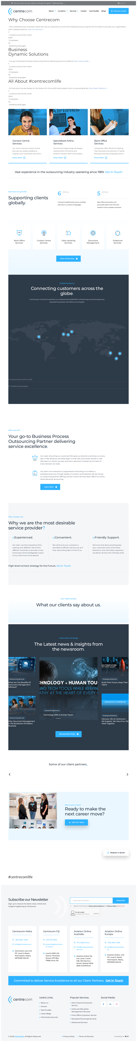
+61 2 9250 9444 (83, 942)
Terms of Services (86, 1036)
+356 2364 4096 (113, 942)
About (51, 11)
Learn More (49, 487)
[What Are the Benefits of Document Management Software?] (21, 672)
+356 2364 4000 (21, 940)
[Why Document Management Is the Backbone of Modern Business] (21, 711)
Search (119, 3)
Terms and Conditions (96, 906)
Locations (61, 11)
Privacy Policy (112, 906)
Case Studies (94, 11)
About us (44, 1003)
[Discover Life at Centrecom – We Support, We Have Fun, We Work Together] (115, 709)
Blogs (103, 11)
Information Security (49, 1017)
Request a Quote (120, 11)
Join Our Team (78, 822)
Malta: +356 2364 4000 (119, 860)
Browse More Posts (67, 734)
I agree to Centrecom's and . (98, 906)
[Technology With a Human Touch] (68, 689)
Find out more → (58, 3)
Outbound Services (79, 1022)
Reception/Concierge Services (84, 1019)
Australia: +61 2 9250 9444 (117, 862)
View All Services (67, 259)
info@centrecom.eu (23, 944)
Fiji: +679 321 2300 (98, 862)
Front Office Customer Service (84, 1015)
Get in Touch (113, 172)
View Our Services (35, 29)
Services (73, 11)
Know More (99, 158)
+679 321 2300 (51, 940)
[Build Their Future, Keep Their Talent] (115, 671)
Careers (84, 11)
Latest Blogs (46, 1014)
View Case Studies (81, 61)
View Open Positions (97, 88)
